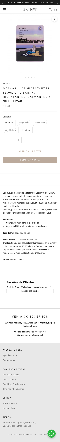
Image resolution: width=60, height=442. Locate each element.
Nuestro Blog (9, 408)
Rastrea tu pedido (11, 374)
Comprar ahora (30, 160)
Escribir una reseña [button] (30, 291)
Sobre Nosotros (10, 403)
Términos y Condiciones (13, 389)
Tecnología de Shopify (38, 435)
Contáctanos (9, 360)
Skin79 (7, 84)
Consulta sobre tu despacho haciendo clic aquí (30, 2)
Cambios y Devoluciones (14, 384)
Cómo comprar (9, 379)
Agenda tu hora (10, 355)
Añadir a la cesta (30, 151)
